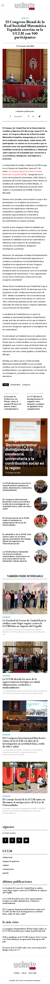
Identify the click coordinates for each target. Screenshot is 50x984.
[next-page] (43, 423)
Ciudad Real (15, 385)
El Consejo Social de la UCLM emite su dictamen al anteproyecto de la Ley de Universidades (16, 521)
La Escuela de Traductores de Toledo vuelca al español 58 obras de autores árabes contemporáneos (12, 402)
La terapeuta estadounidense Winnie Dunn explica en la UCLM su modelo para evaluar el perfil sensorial (25, 929)
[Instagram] (12, 840)
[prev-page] (38, 423)
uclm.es (25, 18)
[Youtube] (26, 840)
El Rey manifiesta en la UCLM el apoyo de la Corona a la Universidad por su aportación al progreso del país (25, 939)
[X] (19, 840)
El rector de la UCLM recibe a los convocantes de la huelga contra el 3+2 (24, 948)
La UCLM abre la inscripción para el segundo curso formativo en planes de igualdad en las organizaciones (35, 402)
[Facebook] (5, 840)
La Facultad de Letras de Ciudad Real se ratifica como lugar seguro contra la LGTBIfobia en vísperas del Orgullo (24, 623)
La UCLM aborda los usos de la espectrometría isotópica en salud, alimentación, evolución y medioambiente (17, 486)
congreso (26, 385)
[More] (39, 116)
